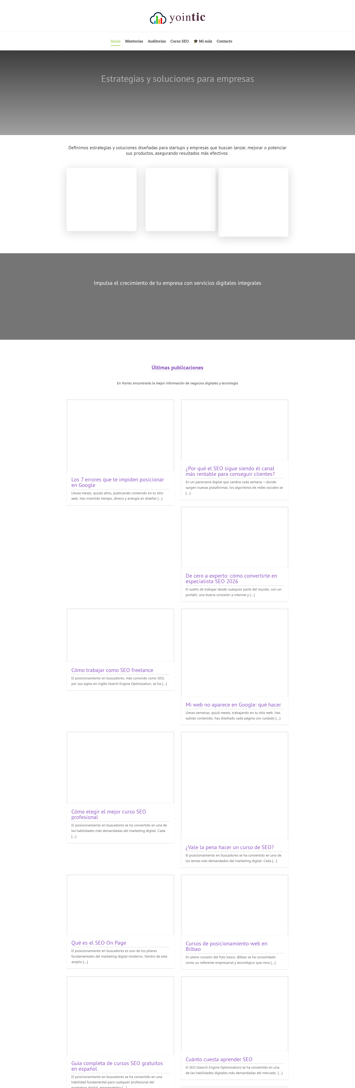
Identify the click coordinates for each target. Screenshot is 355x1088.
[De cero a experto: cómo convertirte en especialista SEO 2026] (235, 537)
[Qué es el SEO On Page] (120, 904)
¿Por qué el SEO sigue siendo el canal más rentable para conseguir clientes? (230, 471)
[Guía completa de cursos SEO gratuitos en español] (120, 1016)
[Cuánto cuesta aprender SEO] (235, 1014)
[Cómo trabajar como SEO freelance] (120, 635)
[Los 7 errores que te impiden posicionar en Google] (120, 435)
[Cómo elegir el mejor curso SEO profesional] (120, 767)
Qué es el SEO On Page (98, 942)
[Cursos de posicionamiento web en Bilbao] (235, 905)
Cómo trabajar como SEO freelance (112, 669)
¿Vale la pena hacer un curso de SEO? (230, 847)
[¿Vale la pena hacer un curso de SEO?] (235, 785)
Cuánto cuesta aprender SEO (219, 1059)
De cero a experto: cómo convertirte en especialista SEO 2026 (231, 578)
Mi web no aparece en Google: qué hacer (233, 704)
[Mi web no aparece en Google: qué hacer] (235, 652)
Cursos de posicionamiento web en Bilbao (226, 946)
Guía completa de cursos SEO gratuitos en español (117, 1065)
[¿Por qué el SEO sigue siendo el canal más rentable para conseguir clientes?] (235, 430)
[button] (238, 41)
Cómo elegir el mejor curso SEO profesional (108, 814)
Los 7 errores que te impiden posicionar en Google (117, 482)
